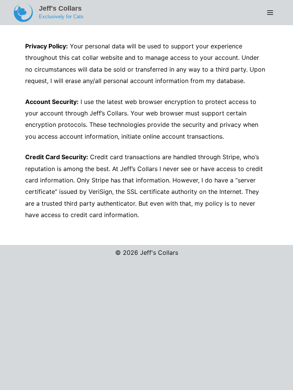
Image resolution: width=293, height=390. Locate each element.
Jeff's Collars (60, 8)
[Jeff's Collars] (23, 12)
